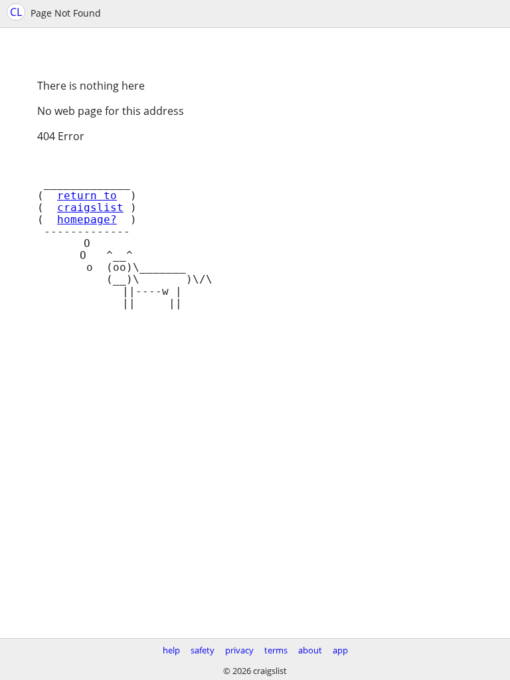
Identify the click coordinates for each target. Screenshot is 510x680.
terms (276, 650)
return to (87, 196)
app (340, 650)
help (171, 650)
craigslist (90, 208)
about (310, 650)
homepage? (87, 220)
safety (202, 650)
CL (16, 12)
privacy (239, 650)
